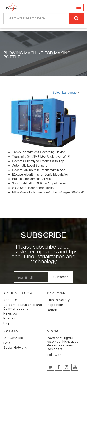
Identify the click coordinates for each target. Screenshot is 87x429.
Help (6, 323)
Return (52, 310)
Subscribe (61, 277)
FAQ (6, 343)
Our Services (13, 338)
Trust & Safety (58, 300)
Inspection (55, 305)
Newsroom (11, 313)
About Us (10, 300)
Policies (9, 318)
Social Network (14, 347)
